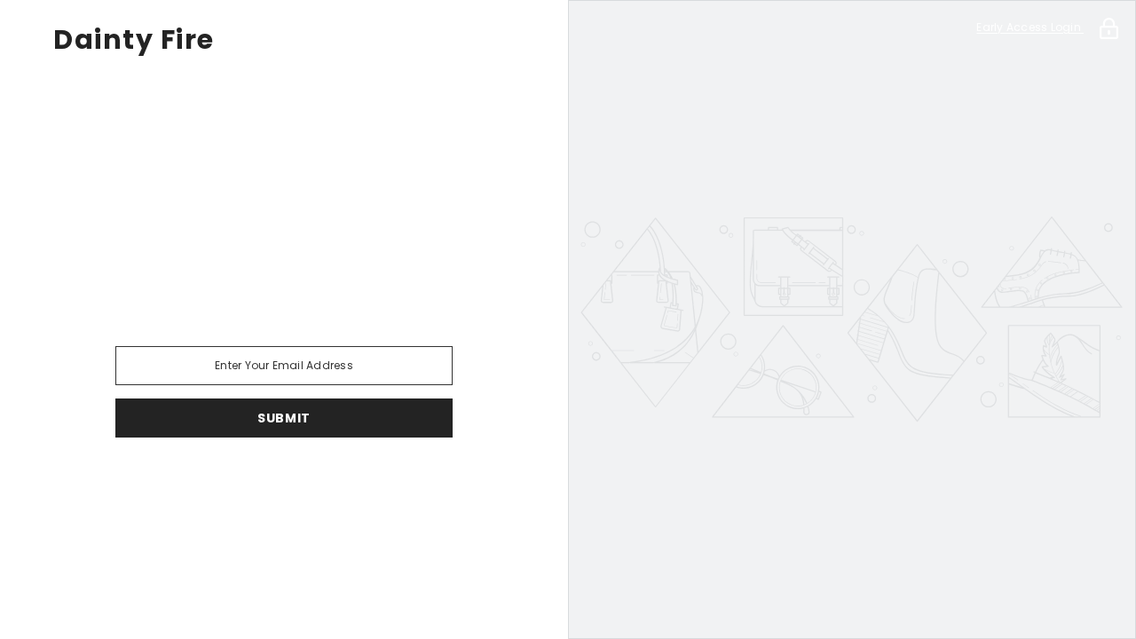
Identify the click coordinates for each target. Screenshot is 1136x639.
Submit (284, 418)
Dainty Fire (134, 40)
